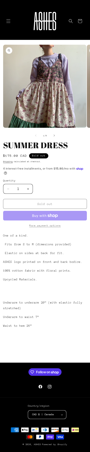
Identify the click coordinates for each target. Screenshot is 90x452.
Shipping (8, 161)
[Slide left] (35, 135)
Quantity (9, 180)
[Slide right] (54, 135)
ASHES (37, 444)
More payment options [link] (45, 225)
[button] (8, 21)
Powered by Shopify (54, 444)
